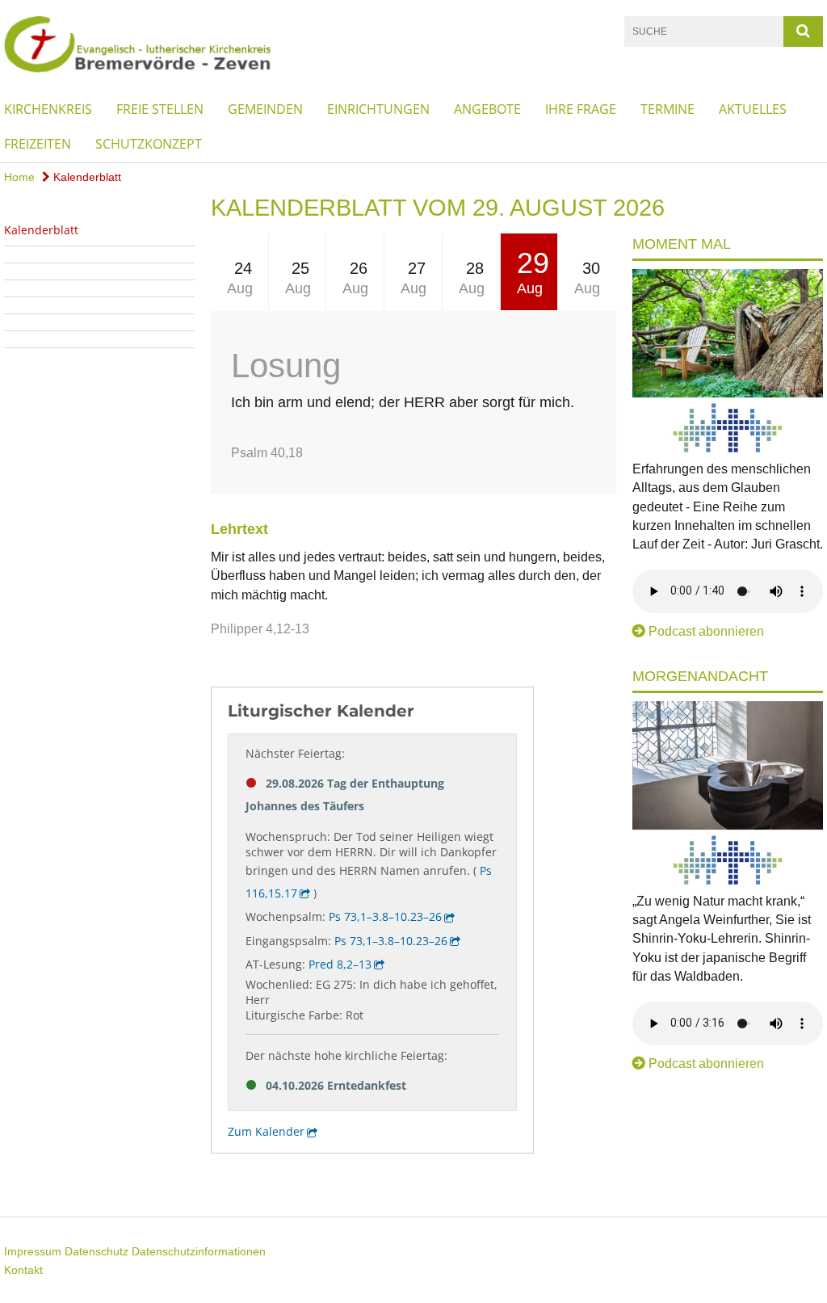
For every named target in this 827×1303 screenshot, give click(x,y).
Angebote (487, 109)
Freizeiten (37, 144)
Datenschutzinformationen (199, 1251)
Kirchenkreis (48, 109)
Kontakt (23, 1269)
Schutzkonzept (148, 144)
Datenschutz (96, 1251)
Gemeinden (265, 109)
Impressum (32, 1251)
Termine (667, 109)
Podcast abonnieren (706, 631)
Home (19, 176)
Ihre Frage (580, 109)
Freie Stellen (160, 109)
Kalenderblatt (85, 176)
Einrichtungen (378, 109)
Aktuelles (753, 109)
